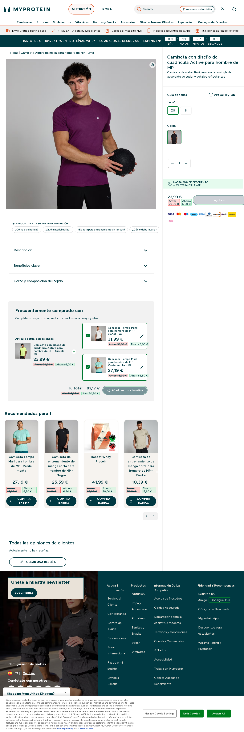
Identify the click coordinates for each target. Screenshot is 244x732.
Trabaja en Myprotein (168, 668)
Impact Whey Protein (101, 459)
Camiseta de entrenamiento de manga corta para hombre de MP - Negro (61, 466)
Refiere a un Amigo (214, 597)
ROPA (107, 9)
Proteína (42, 22)
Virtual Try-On (224, 94)
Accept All (218, 713)
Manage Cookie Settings (159, 713)
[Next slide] (157, 472)
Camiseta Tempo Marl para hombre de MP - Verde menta (21, 463)
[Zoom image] (152, 65)
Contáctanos (117, 613)
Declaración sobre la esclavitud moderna (168, 619)
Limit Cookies (191, 713)
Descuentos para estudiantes (210, 630)
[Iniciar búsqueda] (139, 9)
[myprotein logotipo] (27, 9)
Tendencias (24, 22)
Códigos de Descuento (214, 609)
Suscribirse (24, 592)
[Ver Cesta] (234, 9)
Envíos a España (113, 680)
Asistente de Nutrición (199, 9)
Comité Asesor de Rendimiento (166, 680)
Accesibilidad (163, 659)
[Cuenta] (223, 9)
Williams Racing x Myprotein (209, 645)
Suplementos (62, 22)
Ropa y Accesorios (139, 606)
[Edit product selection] (142, 336)
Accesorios (127, 22)
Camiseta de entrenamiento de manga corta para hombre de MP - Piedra (141, 466)
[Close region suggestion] (65, 692)
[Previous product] (146, 516)
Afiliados (160, 650)
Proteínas (138, 618)
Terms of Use (85, 728)
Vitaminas (81, 22)
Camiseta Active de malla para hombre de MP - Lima (57, 52)
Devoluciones (117, 638)
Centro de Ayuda (115, 626)
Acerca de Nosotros (168, 598)
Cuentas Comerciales (169, 641)
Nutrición (138, 594)
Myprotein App (208, 618)
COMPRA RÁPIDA (23, 501)
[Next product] (154, 516)
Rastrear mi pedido (115, 665)
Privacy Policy (65, 728)
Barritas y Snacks (104, 22)
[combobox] (175, 9)
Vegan (136, 642)
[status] (179, 163)
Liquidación (185, 22)
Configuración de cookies (27, 664)
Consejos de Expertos (212, 22)
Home (14, 52)
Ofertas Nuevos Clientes (156, 22)
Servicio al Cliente (114, 601)
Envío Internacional (116, 650)
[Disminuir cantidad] (172, 163)
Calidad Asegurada (166, 607)
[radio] (173, 110)
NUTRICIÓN (81, 9)
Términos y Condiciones (170, 632)
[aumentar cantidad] (186, 163)
